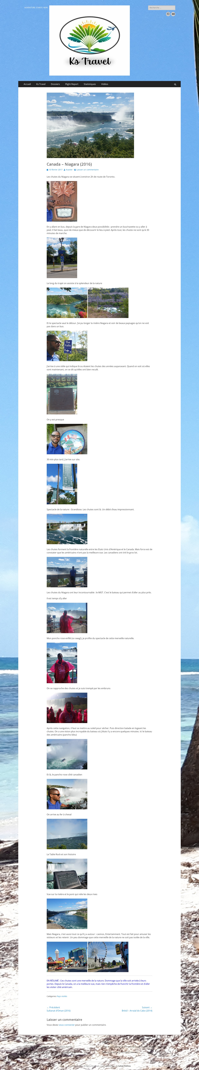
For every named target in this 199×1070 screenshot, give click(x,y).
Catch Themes (124, 1066)
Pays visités (62, 996)
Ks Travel (40, 84)
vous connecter (67, 1024)
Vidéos (104, 84)
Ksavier (69, 169)
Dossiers (55, 84)
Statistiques (90, 84)
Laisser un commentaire (88, 169)
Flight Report (71, 84)
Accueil (27, 84)
